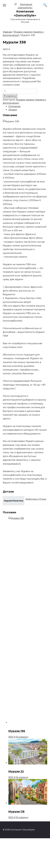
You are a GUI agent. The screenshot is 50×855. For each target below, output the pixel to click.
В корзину (10, 96)
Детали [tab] (12, 109)
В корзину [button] (22, 737)
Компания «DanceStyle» (25, 13)
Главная (7, 32)
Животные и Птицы (35, 499)
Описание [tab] (14, 106)
